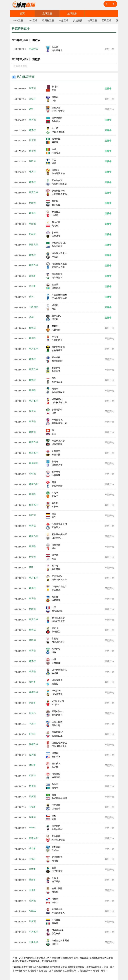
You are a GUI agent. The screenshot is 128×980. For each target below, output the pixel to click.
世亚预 (32, 88)
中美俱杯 (33, 931)
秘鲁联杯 (33, 692)
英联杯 (32, 98)
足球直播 (47, 13)
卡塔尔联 (33, 307)
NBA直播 (18, 20)
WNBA (32, 827)
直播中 (108, 88)
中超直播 (63, 20)
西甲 (31, 109)
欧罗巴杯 (33, 192)
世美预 (32, 754)
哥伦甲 (32, 806)
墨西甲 (32, 869)
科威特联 (33, 48)
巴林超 (32, 234)
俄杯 (31, 296)
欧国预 (32, 223)
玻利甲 (32, 682)
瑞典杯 (32, 171)
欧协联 (32, 130)
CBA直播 (32, 20)
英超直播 (77, 20)
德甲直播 (92, 20)
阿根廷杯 (33, 744)
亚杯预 (32, 119)
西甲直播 (106, 20)
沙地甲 (32, 275)
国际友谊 (33, 244)
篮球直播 (72, 13)
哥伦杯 (32, 859)
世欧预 (32, 161)
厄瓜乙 (32, 713)
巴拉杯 (32, 734)
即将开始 (109, 49)
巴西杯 (32, 775)
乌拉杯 (32, 723)
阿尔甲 (32, 702)
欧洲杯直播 (48, 20)
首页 (22, 13)
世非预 (32, 140)
